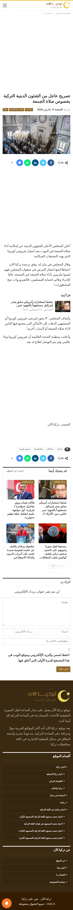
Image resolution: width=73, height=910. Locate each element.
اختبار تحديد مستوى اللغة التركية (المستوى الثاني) (41, 838)
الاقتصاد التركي (56, 781)
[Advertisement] (36, 53)
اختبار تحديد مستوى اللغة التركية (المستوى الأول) (41, 817)
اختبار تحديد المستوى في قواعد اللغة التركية (43, 824)
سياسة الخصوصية (57, 882)
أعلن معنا (61, 868)
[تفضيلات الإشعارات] (7, 903)
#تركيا (60, 449)
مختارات (29, 110)
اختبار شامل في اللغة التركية (52, 810)
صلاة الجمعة (38, 449)
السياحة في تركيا (57, 796)
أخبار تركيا (60, 767)
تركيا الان (50, 449)
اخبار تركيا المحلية (55, 774)
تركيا (5, 110)
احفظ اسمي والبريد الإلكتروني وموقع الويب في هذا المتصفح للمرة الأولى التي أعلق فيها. (38, 658)
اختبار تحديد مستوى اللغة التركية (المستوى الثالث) (41, 831)
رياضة (62, 803)
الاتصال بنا (60, 875)
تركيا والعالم (59, 482)
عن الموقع (60, 861)
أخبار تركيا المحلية (16, 110)
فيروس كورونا (24, 449)
